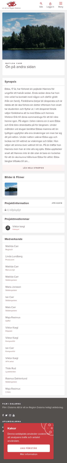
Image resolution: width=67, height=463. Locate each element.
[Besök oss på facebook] (3, 415)
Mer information (28, 454)
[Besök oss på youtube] (14, 415)
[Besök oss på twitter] (6, 415)
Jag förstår (28, 448)
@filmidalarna (11, 421)
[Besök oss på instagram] (10, 415)
